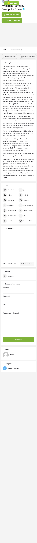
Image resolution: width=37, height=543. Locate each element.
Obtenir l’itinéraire (27, 264)
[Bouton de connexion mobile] (27, 3)
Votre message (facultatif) (11, 313)
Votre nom (6, 287)
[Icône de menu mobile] (2, 3)
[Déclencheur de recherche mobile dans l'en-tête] (35, 3)
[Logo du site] (11, 3)
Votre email (6, 296)
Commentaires (16, 50)
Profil (4, 50)
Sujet (4, 304)
